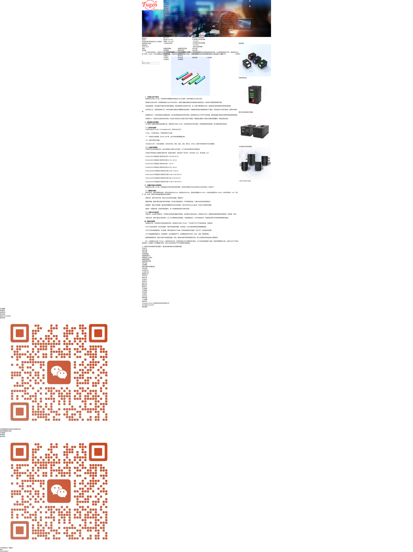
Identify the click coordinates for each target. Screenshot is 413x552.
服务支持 (144, 285)
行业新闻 (144, 288)
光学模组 (144, 265)
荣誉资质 (144, 298)
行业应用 (166, 4)
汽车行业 (144, 276)
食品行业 (144, 277)
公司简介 (144, 294)
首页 (164, 1)
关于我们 (166, 8)
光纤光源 (144, 263)
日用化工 (144, 281)
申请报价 (2, 434)
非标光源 (144, 252)
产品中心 (166, 3)
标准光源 (144, 250)
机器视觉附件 (146, 256)
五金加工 (144, 279)
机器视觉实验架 (146, 261)
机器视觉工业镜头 (147, 257)
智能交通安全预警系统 (148, 266)
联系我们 (166, 10)
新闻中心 (166, 6)
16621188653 (4, 551)
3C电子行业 (145, 272)
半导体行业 (145, 270)
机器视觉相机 (146, 259)
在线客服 (2, 433)
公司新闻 (144, 290)
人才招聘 (144, 299)
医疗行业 (144, 283)
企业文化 (144, 296)
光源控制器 (145, 254)
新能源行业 (145, 274)
